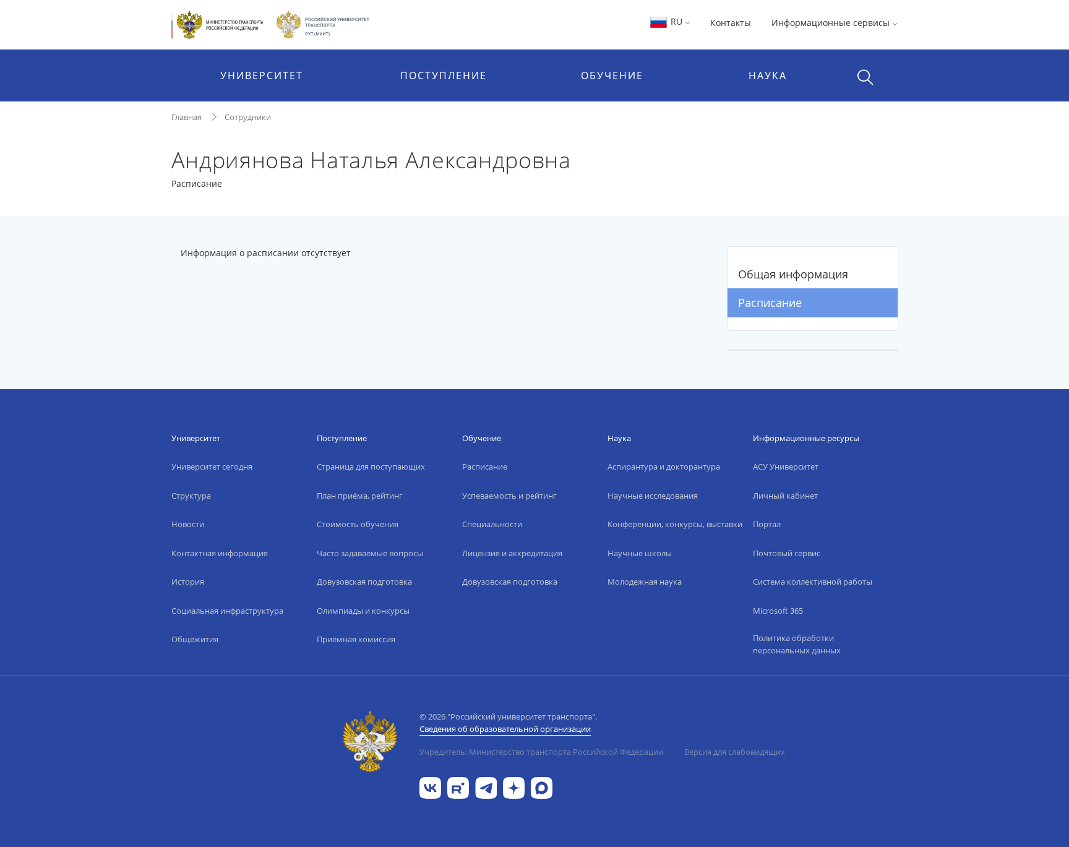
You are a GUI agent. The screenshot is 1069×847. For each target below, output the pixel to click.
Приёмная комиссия (356, 639)
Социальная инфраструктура (227, 610)
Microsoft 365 (778, 610)
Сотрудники (248, 117)
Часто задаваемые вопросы (370, 553)
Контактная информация (219, 553)
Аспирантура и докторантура (663, 466)
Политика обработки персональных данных (797, 644)
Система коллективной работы (812, 581)
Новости (187, 524)
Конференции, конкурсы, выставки (674, 524)
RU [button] (676, 21)
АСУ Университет (785, 466)
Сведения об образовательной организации (505, 728)
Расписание (770, 302)
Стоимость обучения (357, 524)
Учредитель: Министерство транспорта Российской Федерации (541, 751)
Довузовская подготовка (364, 581)
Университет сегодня (211, 466)
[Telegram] (486, 787)
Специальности (492, 524)
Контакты (730, 22)
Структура (191, 495)
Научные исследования (652, 495)
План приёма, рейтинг (360, 495)
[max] (541, 787)
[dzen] (514, 787)
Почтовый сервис (786, 553)
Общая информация (793, 274)
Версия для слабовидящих (734, 751)
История (187, 581)
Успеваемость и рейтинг (509, 495)
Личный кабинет (785, 495)
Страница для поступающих (371, 466)
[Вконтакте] (430, 787)
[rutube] (458, 787)
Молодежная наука (644, 581)
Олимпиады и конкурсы (363, 610)
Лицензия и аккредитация (512, 553)
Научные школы (639, 553)
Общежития (194, 639)
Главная (186, 117)
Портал (767, 524)
